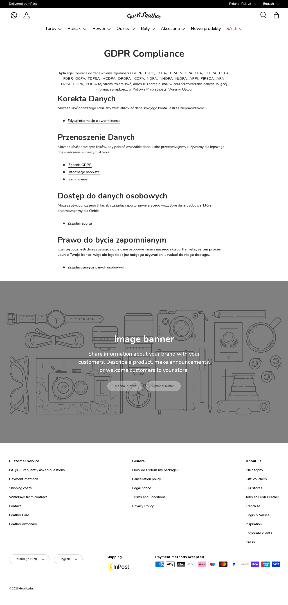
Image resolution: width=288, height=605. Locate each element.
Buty (145, 29)
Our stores (254, 488)
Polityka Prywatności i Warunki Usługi (162, 89)
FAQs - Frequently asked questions (37, 470)
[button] (14, 15)
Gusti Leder (26, 588)
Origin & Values (258, 515)
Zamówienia (78, 179)
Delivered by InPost (23, 3)
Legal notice (141, 488)
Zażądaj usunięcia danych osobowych (96, 267)
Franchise (253, 506)
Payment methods (23, 479)
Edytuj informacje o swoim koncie (94, 120)
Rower (99, 29)
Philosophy (254, 470)
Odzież (123, 29)
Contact (15, 506)
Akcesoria (170, 29)
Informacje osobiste (84, 172)
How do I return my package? (155, 470)
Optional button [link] (124, 386)
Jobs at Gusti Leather (262, 497)
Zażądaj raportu (80, 223)
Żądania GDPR (80, 164)
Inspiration (254, 524)
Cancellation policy (146, 479)
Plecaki (74, 29)
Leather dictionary (23, 524)
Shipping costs (20, 488)
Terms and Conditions (149, 497)
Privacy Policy (143, 506)
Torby (50, 29)
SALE (231, 29)
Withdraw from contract (28, 497)
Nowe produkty (206, 29)
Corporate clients (259, 533)
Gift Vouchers (256, 479)
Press (250, 542)
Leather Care (19, 515)
